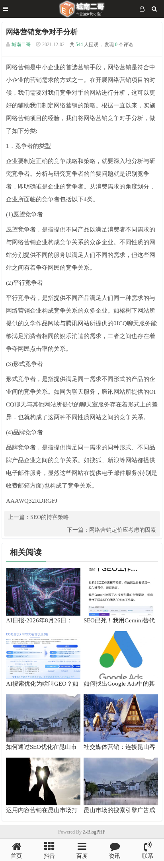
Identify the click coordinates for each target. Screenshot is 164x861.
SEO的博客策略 (49, 517)
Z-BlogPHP (94, 832)
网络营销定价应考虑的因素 (122, 530)
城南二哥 (21, 44)
